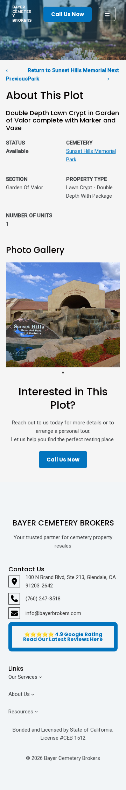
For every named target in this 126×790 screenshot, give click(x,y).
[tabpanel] (63, 314)
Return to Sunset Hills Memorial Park (67, 74)
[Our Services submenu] (40, 676)
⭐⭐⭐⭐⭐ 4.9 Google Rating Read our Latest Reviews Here (63, 637)
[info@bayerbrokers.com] (44, 613)
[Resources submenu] (36, 711)
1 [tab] (62, 372)
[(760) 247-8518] (34, 599)
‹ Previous (17, 74)
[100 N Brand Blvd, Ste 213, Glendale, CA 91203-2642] (63, 581)
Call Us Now (67, 14)
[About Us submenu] (32, 694)
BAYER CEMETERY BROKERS (22, 14)
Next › (113, 74)
